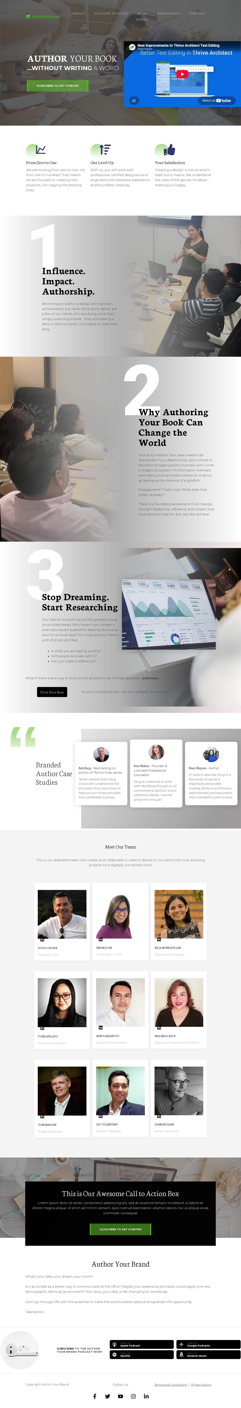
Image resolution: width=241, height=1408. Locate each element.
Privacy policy (201, 1385)
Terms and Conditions (170, 1385)
